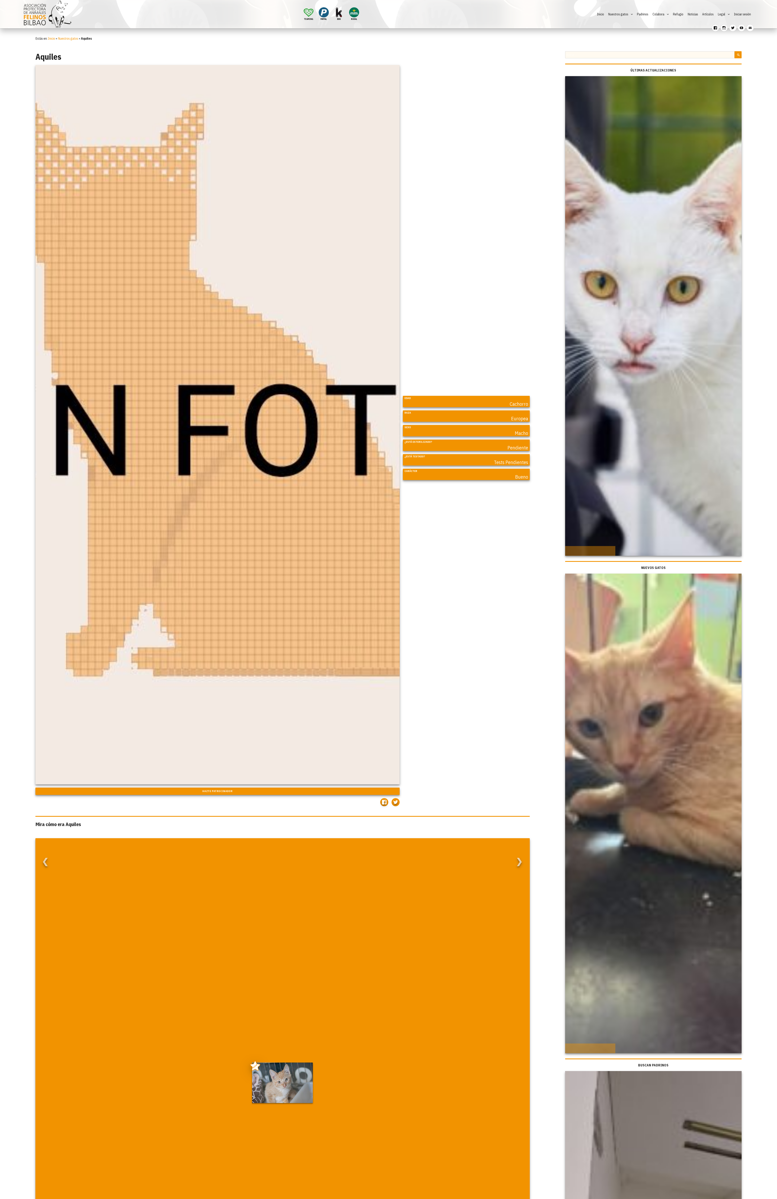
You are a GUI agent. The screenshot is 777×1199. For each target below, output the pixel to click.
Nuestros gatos (618, 14)
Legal (721, 14)
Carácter (410, 471)
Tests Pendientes (511, 462)
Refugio (678, 14)
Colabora (658, 14)
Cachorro (519, 404)
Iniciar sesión (742, 14)
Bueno (521, 477)
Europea (519, 418)
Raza (407, 412)
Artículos (708, 14)
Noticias (693, 14)
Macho (521, 433)
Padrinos (642, 14)
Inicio (600, 14)
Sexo (407, 427)
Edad (407, 398)
